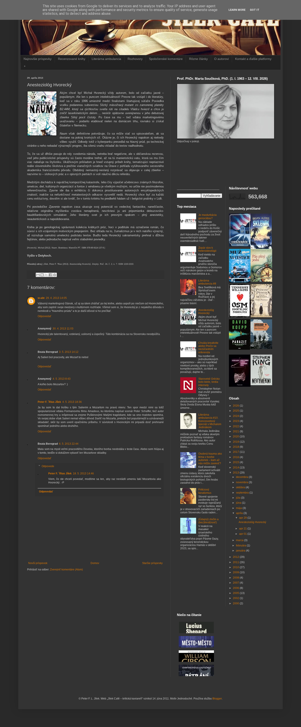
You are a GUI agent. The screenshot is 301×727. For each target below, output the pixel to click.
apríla (239, 513)
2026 (236, 405)
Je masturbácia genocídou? (207, 216)
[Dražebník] (240, 245)
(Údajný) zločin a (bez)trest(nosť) (208, 521)
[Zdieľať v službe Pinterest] (54, 275)
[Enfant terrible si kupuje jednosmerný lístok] (240, 385)
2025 (236, 410)
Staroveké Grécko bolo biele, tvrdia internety (209, 382)
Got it (254, 9)
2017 (236, 451)
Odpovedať (44, 316)
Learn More (237, 9)
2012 (236, 557)
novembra (242, 482)
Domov (95, 563)
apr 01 (243, 533)
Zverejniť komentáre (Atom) (66, 569)
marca (240, 540)
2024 (236, 416)
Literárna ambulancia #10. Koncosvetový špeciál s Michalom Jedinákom (209, 421)
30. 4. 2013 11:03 (63, 328)
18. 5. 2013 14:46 (83, 473)
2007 (236, 582)
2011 (236, 562)
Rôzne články (198, 59)
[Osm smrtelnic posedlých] (240, 316)
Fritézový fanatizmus (204, 491)
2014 (236, 467)
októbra (241, 487)
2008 (236, 577)
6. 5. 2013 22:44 (68, 443)
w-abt (41, 298)
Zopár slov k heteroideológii (207, 249)
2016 (236, 457)
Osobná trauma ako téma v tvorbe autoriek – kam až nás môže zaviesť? (210, 458)
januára (241, 550)
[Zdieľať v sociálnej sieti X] (46, 275)
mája (239, 508)
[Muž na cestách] (240, 281)
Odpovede (48, 466)
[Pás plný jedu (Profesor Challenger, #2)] (261, 280)
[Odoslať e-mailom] (38, 275)
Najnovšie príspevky (38, 59)
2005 (236, 593)
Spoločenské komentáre (166, 59)
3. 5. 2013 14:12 (68, 351)
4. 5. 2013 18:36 (72, 401)
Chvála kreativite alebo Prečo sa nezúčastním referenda (208, 347)
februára (241, 545)
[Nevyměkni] (261, 384)
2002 (236, 598)
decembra (242, 477)
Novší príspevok (37, 563)
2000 (236, 603)
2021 (236, 431)
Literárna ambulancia (106, 59)
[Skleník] (261, 248)
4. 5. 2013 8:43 (62, 378)
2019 (236, 441)
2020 (236, 436)
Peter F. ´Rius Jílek (49, 401)
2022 (236, 426)
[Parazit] (240, 348)
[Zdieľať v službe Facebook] (50, 275)
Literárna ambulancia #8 (207, 282)
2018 (236, 446)
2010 (236, 567)
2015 (236, 462)
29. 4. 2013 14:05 (56, 298)
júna (239, 502)
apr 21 (243, 528)
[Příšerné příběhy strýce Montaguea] (261, 316)
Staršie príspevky (152, 563)
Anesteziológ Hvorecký (206, 312)
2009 (236, 572)
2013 (236, 472)
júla (238, 497)
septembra (242, 492)
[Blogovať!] (42, 275)
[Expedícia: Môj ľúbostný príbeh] (261, 348)
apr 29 (243, 517)
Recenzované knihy (71, 59)
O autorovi (221, 59)
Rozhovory (135, 59)
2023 (236, 421)
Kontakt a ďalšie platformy (253, 59)
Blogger (217, 698)
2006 (236, 588)
